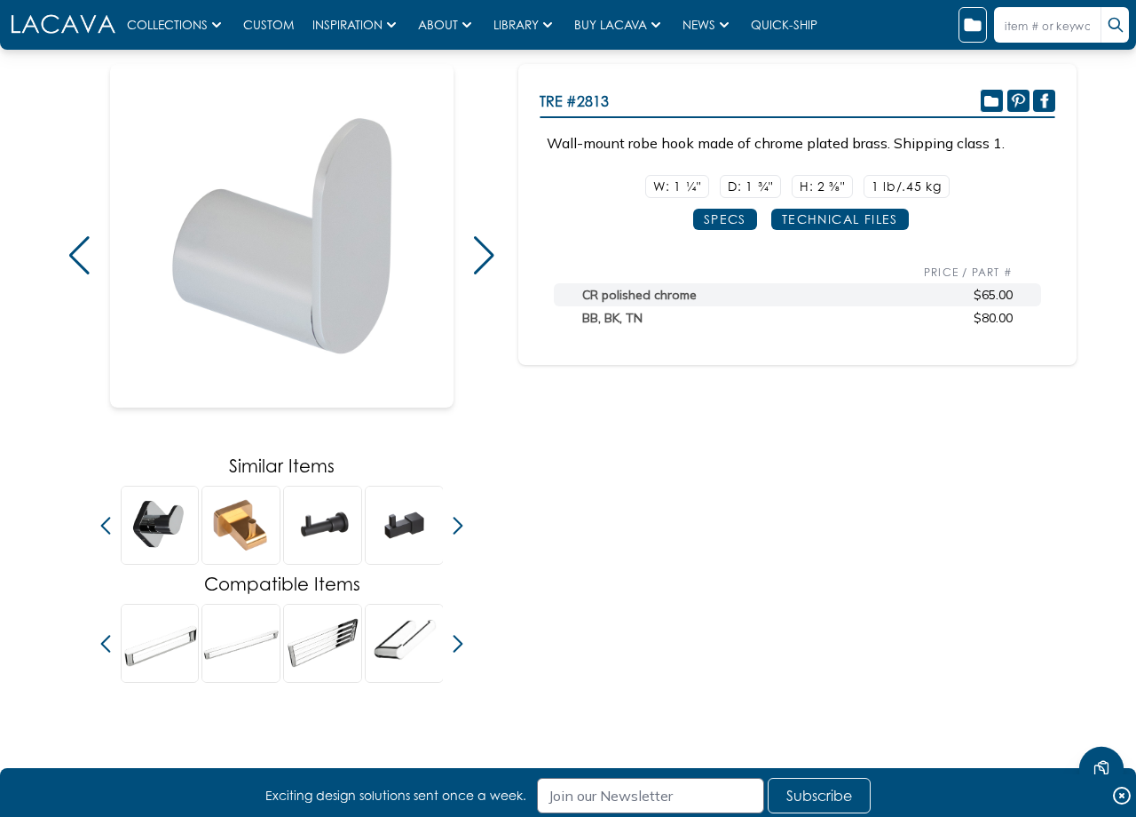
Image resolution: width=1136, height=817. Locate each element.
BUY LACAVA (610, 25)
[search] (1114, 25)
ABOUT (438, 25)
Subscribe (819, 796)
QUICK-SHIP (784, 25)
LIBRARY (516, 25)
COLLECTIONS (167, 25)
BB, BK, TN (612, 318)
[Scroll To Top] (1101, 716)
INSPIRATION (347, 25)
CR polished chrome (639, 295)
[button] (79, 255)
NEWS (698, 25)
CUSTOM (270, 25)
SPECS (725, 218)
